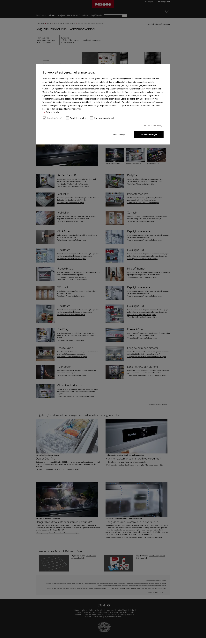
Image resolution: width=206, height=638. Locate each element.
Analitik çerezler (78, 118)
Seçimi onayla (119, 134)
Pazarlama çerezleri (104, 118)
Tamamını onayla (149, 134)
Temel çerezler (54, 118)
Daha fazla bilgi (52, 112)
